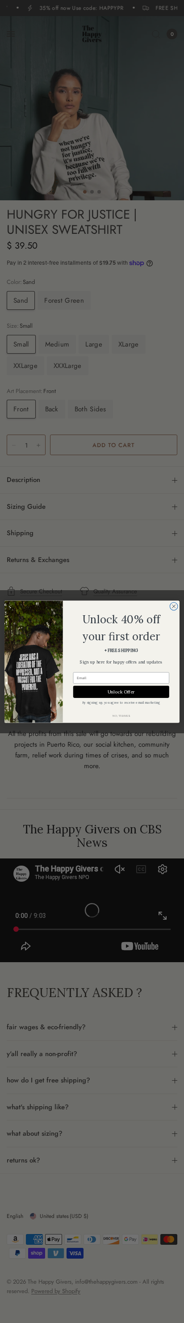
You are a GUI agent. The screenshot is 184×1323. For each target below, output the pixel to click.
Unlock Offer (121, 691)
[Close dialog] (174, 606)
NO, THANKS (121, 715)
